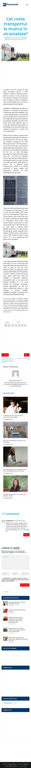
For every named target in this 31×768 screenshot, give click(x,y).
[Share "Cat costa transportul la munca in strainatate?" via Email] (9, 325)
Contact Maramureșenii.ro (11, 766)
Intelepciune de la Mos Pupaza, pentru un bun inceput (13, 416)
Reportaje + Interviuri (10, 39)
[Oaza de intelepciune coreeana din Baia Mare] (15, 430)
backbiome (9, 520)
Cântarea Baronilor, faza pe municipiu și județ (16, 603)
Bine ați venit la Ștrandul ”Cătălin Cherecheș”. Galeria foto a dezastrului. (16, 630)
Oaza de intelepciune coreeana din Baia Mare (14, 441)
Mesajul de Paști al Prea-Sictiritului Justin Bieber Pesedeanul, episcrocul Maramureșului (15, 620)
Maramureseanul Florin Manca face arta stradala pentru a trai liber (14, 470)
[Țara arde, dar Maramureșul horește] (5, 611)
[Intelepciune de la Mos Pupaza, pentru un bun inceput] (15, 405)
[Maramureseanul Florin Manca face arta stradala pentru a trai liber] (15, 457)
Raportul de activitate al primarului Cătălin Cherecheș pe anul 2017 (18, 639)
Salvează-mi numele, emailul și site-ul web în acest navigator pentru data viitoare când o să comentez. (15, 579)
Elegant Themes (12, 764)
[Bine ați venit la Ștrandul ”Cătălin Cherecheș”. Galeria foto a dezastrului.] (5, 629)
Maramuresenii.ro (14, 38)
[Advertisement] (15, 75)
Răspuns (26, 534)
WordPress (26, 764)
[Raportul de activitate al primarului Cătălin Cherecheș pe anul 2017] (5, 639)
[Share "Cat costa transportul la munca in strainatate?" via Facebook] (6, 325)
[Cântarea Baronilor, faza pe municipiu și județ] (5, 603)
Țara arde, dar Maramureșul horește (16, 610)
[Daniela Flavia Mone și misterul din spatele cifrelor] (15, 483)
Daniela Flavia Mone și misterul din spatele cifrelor (14, 495)
